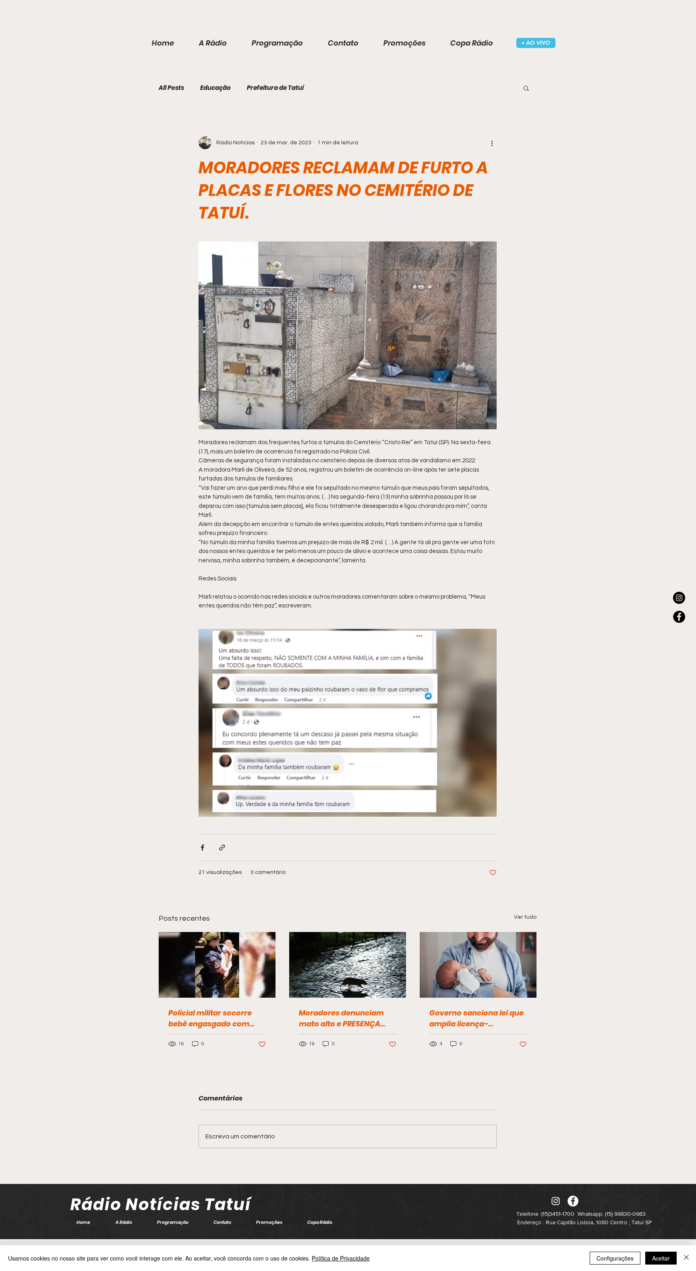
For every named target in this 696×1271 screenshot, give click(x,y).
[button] (526, 88)
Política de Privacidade (341, 1258)
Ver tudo (525, 917)
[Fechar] (686, 1258)
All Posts (171, 88)
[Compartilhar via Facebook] (202, 847)
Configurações (615, 1258)
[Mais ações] (492, 143)
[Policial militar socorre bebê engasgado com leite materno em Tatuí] (217, 965)
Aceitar (661, 1258)
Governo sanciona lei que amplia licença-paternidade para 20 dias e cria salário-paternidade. (476, 1018)
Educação (215, 88)
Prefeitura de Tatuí (275, 88)
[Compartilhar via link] (222, 847)
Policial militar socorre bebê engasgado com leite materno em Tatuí (210, 1018)
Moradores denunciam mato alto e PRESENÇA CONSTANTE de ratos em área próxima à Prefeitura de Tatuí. (347, 1018)
